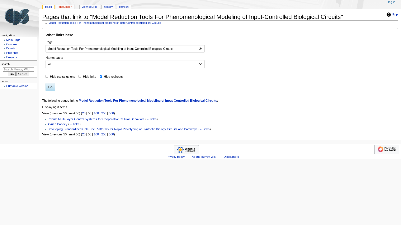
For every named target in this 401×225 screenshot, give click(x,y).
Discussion (65, 6)
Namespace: (54, 57)
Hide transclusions (62, 76)
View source (90, 6)
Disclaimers (231, 156)
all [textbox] (49, 64)
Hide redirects (113, 76)
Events (10, 48)
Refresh (124, 6)
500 (111, 113)
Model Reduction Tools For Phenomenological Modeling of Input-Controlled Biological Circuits (104, 22)
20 (83, 113)
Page (48, 6)
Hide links (89, 76)
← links (151, 119)
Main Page (13, 39)
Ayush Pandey (57, 124)
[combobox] (125, 49)
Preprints (12, 52)
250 (103, 113)
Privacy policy (176, 156)
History (108, 6)
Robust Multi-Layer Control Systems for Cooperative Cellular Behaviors (96, 119)
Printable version (17, 86)
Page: (49, 42)
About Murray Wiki (204, 156)
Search (5, 64)
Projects (11, 57)
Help (395, 14)
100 (96, 113)
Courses (11, 44)
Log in (391, 2)
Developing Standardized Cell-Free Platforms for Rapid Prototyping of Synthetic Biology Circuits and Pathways (122, 129)
